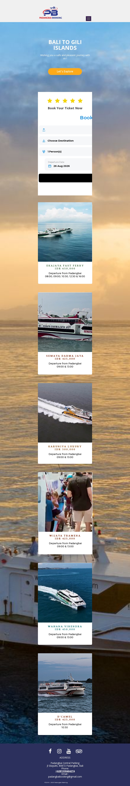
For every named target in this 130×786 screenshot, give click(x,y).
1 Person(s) (54, 151)
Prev (72, 24)
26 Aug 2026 (61, 166)
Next (84, 24)
